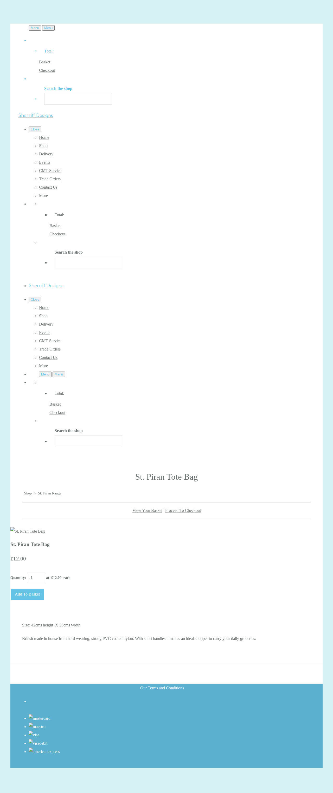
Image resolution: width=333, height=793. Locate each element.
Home (44, 137)
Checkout (47, 70)
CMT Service (50, 170)
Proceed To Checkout (183, 510)
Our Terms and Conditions (162, 688)
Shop (43, 145)
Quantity (17, 578)
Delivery (46, 154)
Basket (44, 62)
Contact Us (48, 187)
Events (44, 162)
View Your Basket (147, 510)
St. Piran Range (49, 493)
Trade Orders (50, 179)
